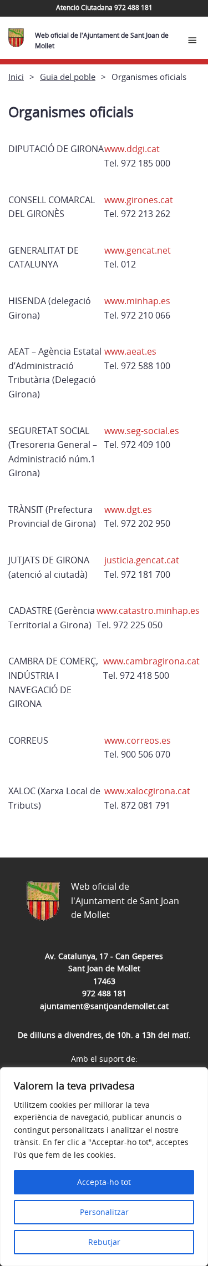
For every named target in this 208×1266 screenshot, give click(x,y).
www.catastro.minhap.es (148, 610)
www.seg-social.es (141, 431)
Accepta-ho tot (104, 1182)
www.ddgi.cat (132, 149)
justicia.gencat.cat (141, 560)
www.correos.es (137, 740)
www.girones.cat (138, 200)
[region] (104, 1166)
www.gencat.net (137, 250)
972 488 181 (104, 993)
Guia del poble (67, 76)
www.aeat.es (130, 351)
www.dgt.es (128, 509)
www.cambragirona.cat (151, 661)
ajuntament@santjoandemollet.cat (104, 1006)
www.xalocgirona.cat (147, 791)
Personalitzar (104, 1212)
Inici (16, 76)
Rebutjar (104, 1242)
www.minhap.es (137, 301)
